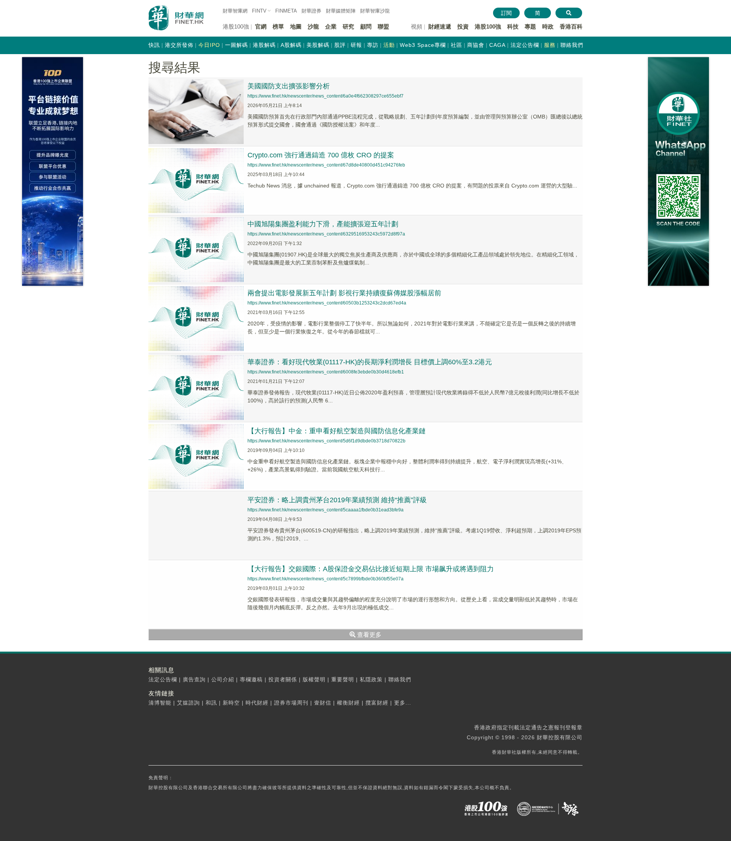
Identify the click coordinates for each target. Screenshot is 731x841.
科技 (513, 26)
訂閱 (506, 13)
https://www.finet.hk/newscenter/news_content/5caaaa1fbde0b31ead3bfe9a (325, 510)
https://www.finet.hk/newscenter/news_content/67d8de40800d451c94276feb (326, 165)
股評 (340, 45)
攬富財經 (377, 703)
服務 (549, 45)
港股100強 (488, 26)
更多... (402, 703)
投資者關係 (282, 679)
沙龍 (313, 26)
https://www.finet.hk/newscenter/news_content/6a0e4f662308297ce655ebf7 (325, 96)
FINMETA (286, 11)
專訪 (372, 45)
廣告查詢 (194, 679)
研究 (348, 26)
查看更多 (368, 634)
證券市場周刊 (291, 703)
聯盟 (383, 26)
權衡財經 (348, 703)
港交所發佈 (179, 45)
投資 (463, 26)
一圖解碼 (236, 45)
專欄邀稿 (251, 679)
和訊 (211, 703)
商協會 (475, 45)
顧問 (366, 26)
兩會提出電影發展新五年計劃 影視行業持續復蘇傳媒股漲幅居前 (344, 293)
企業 (331, 26)
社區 (456, 45)
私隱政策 (371, 679)
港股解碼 (264, 45)
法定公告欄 (525, 45)
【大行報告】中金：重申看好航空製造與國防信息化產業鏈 (336, 431)
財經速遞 (439, 26)
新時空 (231, 703)
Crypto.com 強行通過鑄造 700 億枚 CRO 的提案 (320, 155)
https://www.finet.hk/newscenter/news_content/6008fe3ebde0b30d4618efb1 (325, 372)
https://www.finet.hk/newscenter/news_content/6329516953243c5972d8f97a (326, 234)
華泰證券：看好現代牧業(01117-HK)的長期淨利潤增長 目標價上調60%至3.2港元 (369, 362)
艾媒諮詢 (188, 703)
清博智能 (159, 703)
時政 (548, 26)
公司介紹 (222, 679)
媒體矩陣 (341, 11)
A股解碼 (291, 45)
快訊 (154, 45)
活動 (389, 45)
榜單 (278, 26)
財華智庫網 (235, 11)
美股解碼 (317, 45)
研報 (356, 45)
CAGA (497, 45)
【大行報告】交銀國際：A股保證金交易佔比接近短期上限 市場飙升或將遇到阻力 (370, 569)
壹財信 (322, 703)
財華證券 (311, 11)
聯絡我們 (571, 45)
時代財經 (257, 703)
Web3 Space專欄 (423, 45)
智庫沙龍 (375, 11)
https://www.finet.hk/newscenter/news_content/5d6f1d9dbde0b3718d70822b (326, 441)
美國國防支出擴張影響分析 (288, 86)
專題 (530, 26)
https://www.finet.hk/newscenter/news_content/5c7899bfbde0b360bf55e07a (325, 578)
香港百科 (571, 26)
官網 (261, 26)
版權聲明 (314, 679)
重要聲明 (342, 679)
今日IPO (209, 45)
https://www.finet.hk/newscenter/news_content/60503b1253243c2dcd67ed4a (326, 303)
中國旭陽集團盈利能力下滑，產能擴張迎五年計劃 (322, 224)
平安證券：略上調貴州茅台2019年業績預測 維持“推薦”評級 (337, 500)
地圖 (296, 26)
